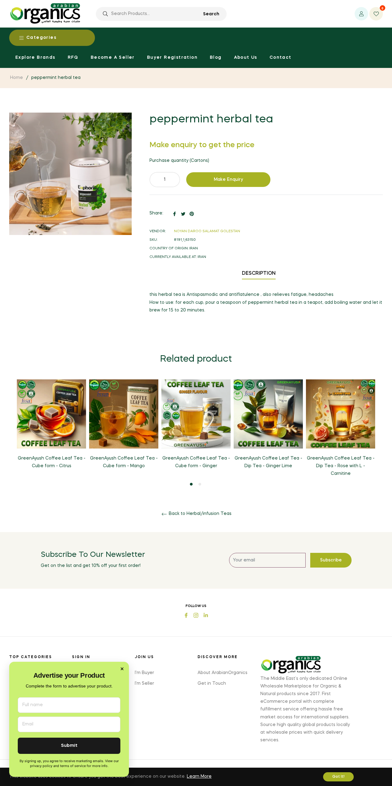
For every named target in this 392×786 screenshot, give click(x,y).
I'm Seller (144, 683)
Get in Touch (212, 683)
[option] (51, 429)
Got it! (338, 777)
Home (16, 78)
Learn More (199, 776)
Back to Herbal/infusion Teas (200, 514)
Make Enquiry (228, 179)
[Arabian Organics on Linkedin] (205, 615)
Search (211, 14)
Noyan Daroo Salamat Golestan (207, 231)
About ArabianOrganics (222, 673)
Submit (69, 745)
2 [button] (199, 484)
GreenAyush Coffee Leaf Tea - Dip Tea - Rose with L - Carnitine (341, 466)
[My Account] (361, 13)
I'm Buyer (144, 673)
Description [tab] (259, 273)
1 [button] (191, 484)
